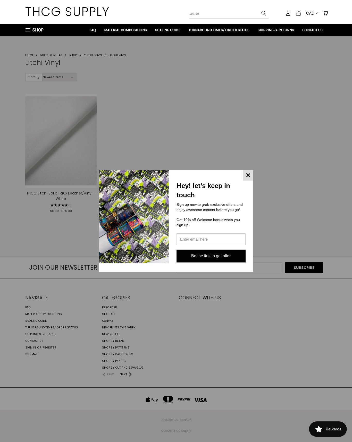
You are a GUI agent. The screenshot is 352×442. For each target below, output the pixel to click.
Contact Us (312, 30)
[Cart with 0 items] (325, 13)
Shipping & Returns (276, 30)
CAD (310, 13)
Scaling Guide (167, 30)
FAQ (92, 30)
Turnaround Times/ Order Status (219, 30)
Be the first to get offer (211, 256)
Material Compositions (125, 30)
